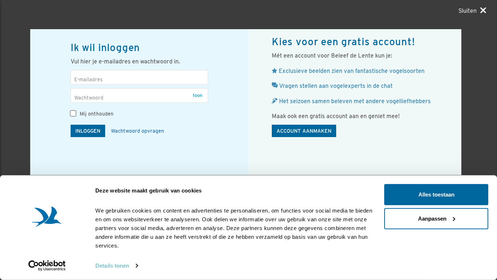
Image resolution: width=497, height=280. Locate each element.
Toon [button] (197, 95)
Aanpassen (432, 218)
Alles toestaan (436, 194)
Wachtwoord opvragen (137, 131)
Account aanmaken (304, 131)
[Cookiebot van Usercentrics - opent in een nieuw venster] (47, 265)
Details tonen (112, 265)
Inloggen (87, 131)
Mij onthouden (96, 114)
